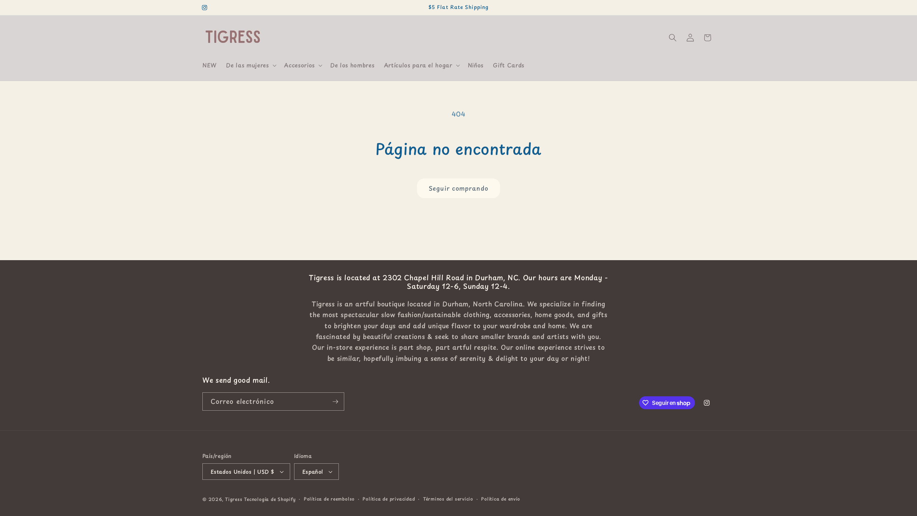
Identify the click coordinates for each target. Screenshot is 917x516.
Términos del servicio (448, 499)
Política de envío (500, 499)
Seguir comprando (458, 188)
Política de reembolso (329, 499)
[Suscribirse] (335, 401)
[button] (250, 65)
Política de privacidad (389, 499)
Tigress (233, 499)
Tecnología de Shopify (270, 499)
